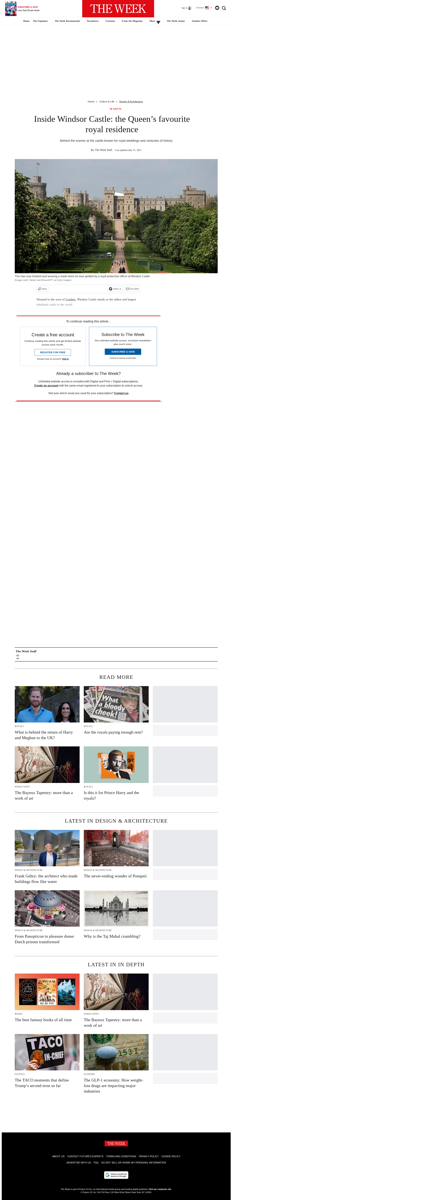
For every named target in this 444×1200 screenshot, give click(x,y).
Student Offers (199, 21)
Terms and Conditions (121, 1156)
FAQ (96, 1162)
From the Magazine (132, 21)
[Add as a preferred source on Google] (116, 1175)
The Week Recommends (67, 21)
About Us (58, 1156)
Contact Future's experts (85, 1156)
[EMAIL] (19, 657)
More (153, 21)
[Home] (25, 21)
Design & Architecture (131, 101)
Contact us (121, 393)
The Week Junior (176, 21)
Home (91, 101)
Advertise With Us (78, 1162)
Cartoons (110, 21)
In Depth (116, 109)
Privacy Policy (149, 1156)
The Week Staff (103, 149)
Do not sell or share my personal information (133, 1162)
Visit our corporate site (160, 1189)
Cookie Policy (170, 1156)
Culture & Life (106, 101)
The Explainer (40, 21)
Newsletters (93, 21)
